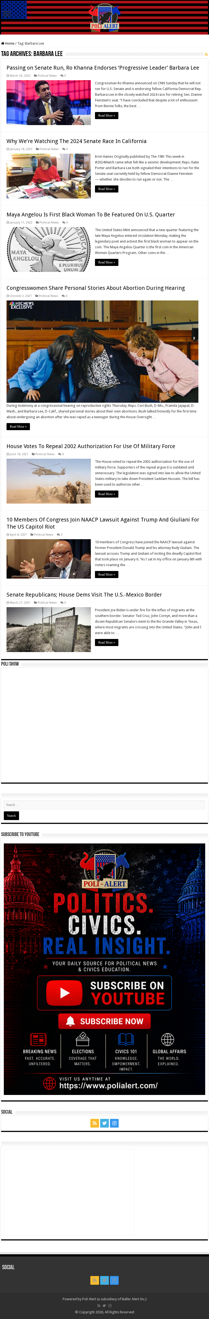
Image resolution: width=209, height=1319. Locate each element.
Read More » (106, 115)
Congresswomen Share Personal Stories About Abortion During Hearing (96, 288)
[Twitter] (104, 1123)
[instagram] (114, 1123)
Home (9, 43)
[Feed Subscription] (206, 54)
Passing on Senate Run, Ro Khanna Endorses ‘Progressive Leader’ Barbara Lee (103, 67)
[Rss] (94, 1123)
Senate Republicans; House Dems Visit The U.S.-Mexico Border (84, 594)
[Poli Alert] (104, 18)
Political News (47, 75)
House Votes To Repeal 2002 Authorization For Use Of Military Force (91, 446)
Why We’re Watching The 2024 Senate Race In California (77, 141)
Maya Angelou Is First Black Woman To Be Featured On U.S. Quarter (91, 214)
